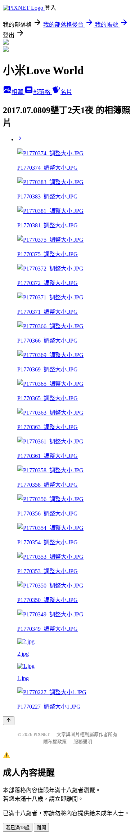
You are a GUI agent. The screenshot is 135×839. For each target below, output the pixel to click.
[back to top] (8, 720)
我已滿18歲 (18, 827)
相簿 (18, 92)
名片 (66, 92)
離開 (41, 827)
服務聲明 (82, 741)
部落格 (42, 92)
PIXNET (41, 734)
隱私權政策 (55, 741)
